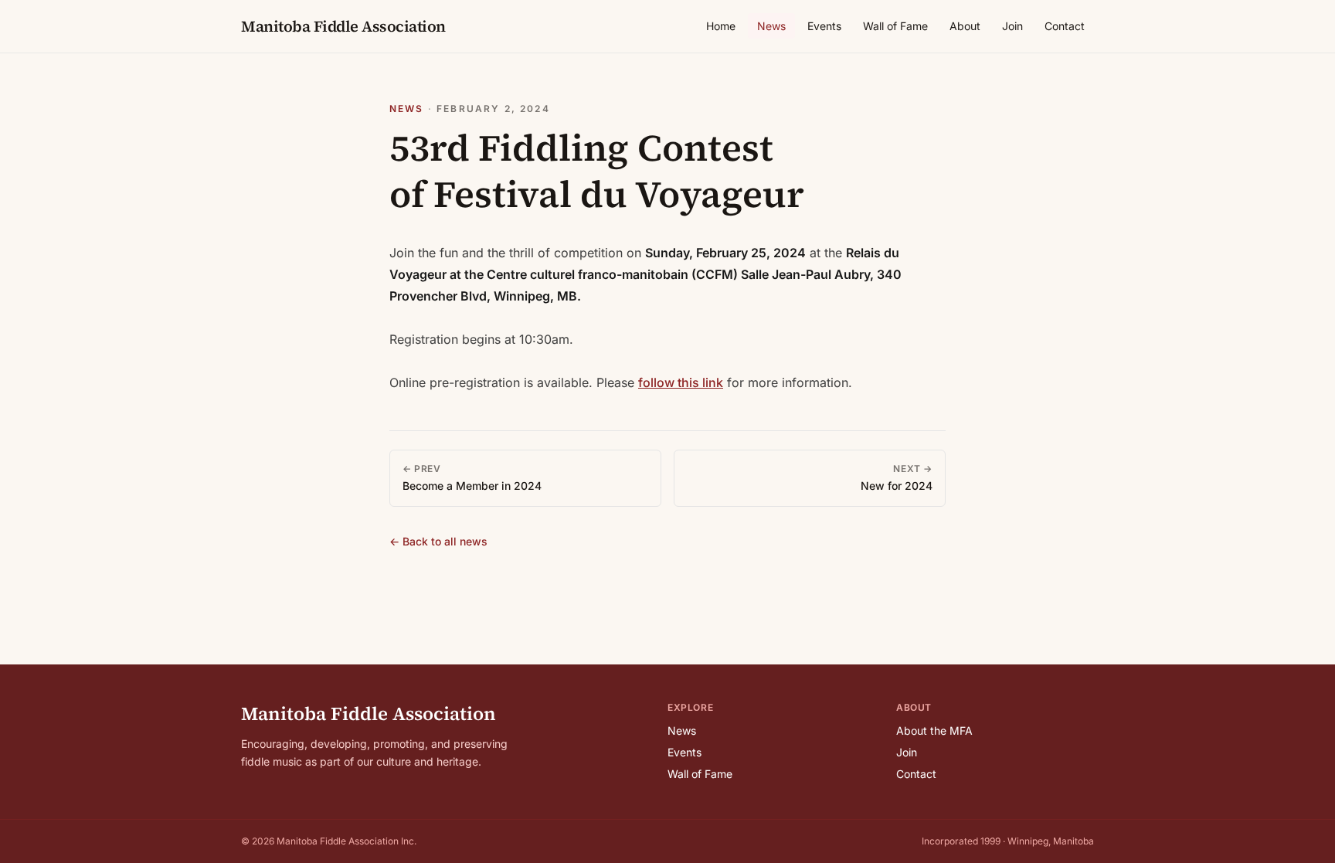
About (964, 25)
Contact (1065, 25)
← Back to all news (438, 541)
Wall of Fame (895, 25)
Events (824, 25)
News (771, 25)
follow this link (680, 382)
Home (720, 25)
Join (1012, 25)
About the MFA (934, 730)
